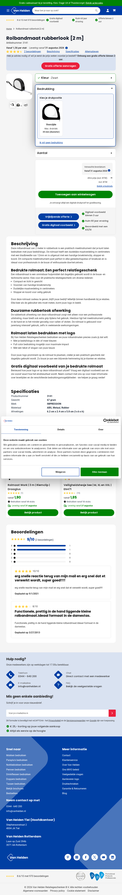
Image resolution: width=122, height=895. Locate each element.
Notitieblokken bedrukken (19, 764)
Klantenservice (70, 760)
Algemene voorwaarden (35, 890)
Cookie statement (76, 890)
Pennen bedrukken (16, 769)
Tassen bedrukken (15, 783)
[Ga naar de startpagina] (20, 10)
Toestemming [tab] (21, 429)
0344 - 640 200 (14, 806)
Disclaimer (93, 890)
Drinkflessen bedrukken (18, 774)
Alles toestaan (99, 471)
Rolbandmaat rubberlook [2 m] (30, 29)
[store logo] (33, 857)
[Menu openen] (8, 10)
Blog (64, 793)
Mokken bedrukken (16, 755)
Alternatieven (92, 51)
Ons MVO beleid (70, 769)
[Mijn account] (107, 10)
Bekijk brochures (15, 788)
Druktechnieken (70, 783)
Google (93, 720)
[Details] (66, 48)
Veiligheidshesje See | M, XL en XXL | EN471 (87, 487)
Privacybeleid (55, 720)
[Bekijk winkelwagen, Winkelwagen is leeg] (114, 10)
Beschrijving (53, 51)
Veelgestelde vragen (72, 774)
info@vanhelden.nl (16, 811)
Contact (66, 755)
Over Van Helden (71, 764)
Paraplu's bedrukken (16, 760)
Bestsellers (12, 793)
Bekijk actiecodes (94, 3)
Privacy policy (57, 890)
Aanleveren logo (70, 779)
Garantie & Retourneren (74, 788)
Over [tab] (100, 429)
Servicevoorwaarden (76, 720)
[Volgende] (29, 88)
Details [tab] (61, 429)
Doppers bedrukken (16, 779)
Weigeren (60, 471)
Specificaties (72, 51)
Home (9, 29)
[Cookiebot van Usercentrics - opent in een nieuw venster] (106, 421)
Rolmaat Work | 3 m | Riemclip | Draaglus (29, 487)
